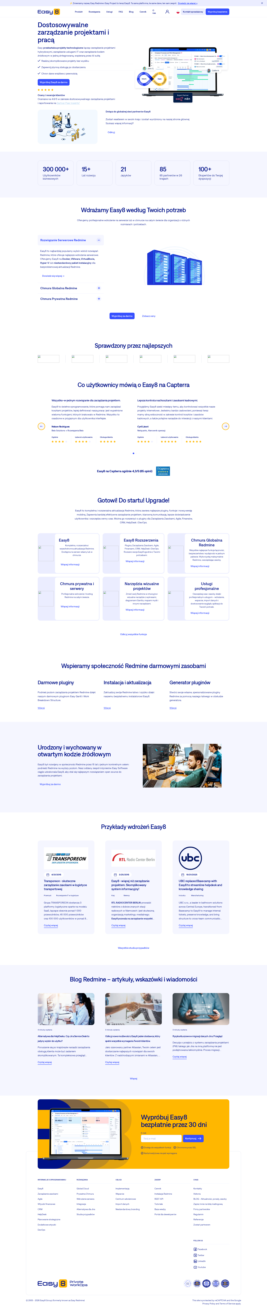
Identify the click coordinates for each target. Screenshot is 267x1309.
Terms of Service (227, 1303)
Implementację (122, 1188)
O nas (154, 11)
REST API (159, 1199)
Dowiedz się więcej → (187, 3)
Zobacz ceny (148, 316)
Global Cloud (83, 1188)
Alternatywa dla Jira (86, 1209)
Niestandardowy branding (128, 1209)
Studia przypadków (86, 1214)
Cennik (143, 12)
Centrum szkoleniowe (126, 1199)
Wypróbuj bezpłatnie (217, 12)
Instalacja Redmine (163, 1194)
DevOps (41, 1230)
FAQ (121, 12)
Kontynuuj (190, 1138)
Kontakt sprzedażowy (193, 12)
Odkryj (111, 132)
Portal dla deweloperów (165, 1214)
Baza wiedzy (160, 1209)
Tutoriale (159, 1204)
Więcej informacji (70, 564)
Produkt (79, 12)
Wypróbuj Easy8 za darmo (54, 82)
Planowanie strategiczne (49, 1219)
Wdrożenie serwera (85, 1199)
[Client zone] (167, 12)
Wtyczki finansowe (46, 1204)
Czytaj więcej (51, 925)
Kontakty (197, 1188)
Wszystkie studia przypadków (133, 947)
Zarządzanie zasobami (48, 1194)
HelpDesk (42, 1214)
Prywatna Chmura (85, 1194)
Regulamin (198, 1214)
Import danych (122, 1204)
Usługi (109, 12)
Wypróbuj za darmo (122, 316)
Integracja (81, 1204)
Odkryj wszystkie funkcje (133, 634)
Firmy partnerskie (201, 1209)
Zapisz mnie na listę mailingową (207, 1204)
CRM (40, 1209)
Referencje (198, 1219)
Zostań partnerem (201, 1224)
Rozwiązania (94, 12)
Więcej (41, 707)
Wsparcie (120, 1194)
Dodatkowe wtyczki (47, 1224)
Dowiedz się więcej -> (53, 275)
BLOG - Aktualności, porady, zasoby (210, 1199)
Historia (197, 1194)
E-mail (143, 1133)
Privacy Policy (208, 1303)
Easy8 (40, 1188)
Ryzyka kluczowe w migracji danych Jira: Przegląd (197, 1036)
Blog (131, 12)
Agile (40, 1199)
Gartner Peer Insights (68, 103)
